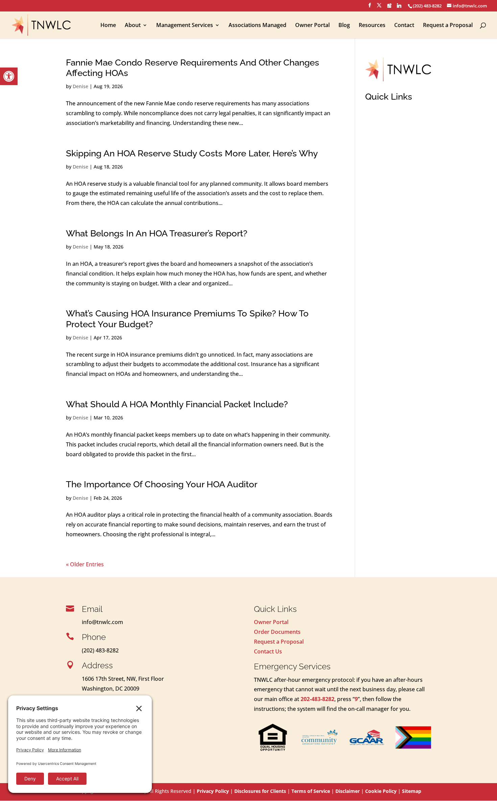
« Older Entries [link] (85, 564)
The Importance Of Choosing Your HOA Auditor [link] (161, 484)
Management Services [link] (184, 26)
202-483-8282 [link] (317, 699)
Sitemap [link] (411, 791)
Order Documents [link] (277, 632)
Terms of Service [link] (310, 791)
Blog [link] (344, 26)
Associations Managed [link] (257, 26)
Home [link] (108, 26)
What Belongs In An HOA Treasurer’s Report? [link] (156, 233)
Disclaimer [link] (347, 791)
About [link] (133, 26)
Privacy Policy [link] (213, 791)
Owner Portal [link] (312, 26)
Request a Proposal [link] (448, 26)
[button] (370, 7)
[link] (9, 76)
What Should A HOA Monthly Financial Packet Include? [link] (177, 404)
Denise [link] (80, 86)
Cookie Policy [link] (381, 791)
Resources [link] (372, 26)
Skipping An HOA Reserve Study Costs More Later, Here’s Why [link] (192, 153)
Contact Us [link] (268, 651)
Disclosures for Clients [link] (260, 791)
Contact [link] (404, 26)
